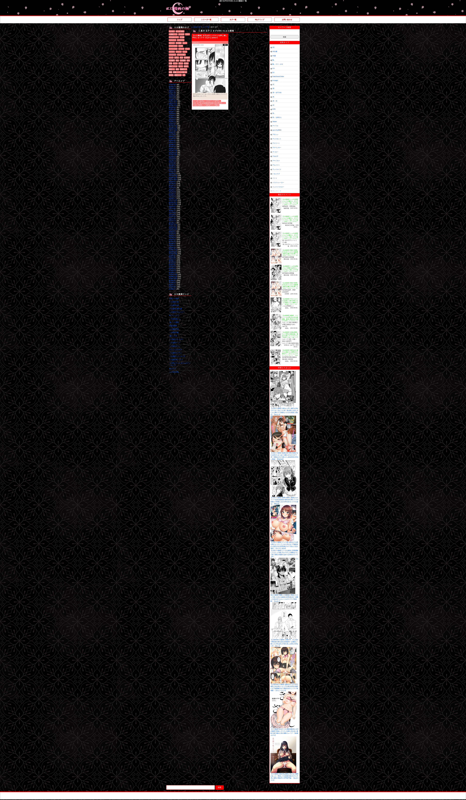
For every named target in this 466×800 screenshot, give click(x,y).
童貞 (177, 69)
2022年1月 (172, 198)
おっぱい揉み (180, 31)
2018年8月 (172, 283)
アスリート (276, 143)
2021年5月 (172, 215)
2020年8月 (172, 233)
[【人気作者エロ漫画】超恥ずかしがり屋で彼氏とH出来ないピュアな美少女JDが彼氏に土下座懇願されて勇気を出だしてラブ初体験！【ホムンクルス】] (283, 648)
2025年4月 (172, 118)
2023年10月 (173, 155)
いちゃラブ (276, 174)
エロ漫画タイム (174, 346)
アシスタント (276, 139)
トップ (179, 20)
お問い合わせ (287, 20)
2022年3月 (172, 194)
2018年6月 (172, 287)
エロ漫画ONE (174, 372)
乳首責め (172, 60)
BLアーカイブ (174, 315)
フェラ (185, 51)
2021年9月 (172, 206)
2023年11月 (173, 153)
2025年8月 (172, 109)
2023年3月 (172, 169)
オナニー (172, 43)
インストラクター (278, 187)
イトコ (274, 178)
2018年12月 (173, 274)
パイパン (178, 51)
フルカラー (172, 54)
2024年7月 (172, 136)
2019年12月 (173, 250)
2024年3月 (172, 144)
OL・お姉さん (277, 117)
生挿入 (186, 66)
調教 (170, 72)
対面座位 (212, 103)
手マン (181, 63)
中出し (177, 57)
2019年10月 (173, 254)
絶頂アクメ (211, 105)
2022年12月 (173, 175)
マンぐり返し (181, 54)
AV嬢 (274, 56)
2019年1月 (172, 272)
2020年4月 (172, 241)
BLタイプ (172, 368)
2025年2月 (172, 122)
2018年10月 (173, 278)
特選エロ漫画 (174, 298)
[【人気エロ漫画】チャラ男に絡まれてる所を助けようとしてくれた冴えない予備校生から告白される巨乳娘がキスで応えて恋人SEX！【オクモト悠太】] (283, 506)
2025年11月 (173, 103)
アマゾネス (276, 160)
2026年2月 (172, 97)
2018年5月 (172, 289)
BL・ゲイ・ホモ (277, 64)
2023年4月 (172, 167)
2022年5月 (172, 190)
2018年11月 (173, 276)
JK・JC (274, 101)
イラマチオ (180, 40)
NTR (273, 109)
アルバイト (276, 165)
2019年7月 (172, 260)
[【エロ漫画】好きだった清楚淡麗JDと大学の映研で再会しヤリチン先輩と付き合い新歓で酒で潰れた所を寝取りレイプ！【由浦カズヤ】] (283, 692)
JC (273, 84)
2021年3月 (172, 219)
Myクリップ (259, 20)
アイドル (275, 125)
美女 (217, 105)
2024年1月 (172, 149)
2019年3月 (172, 268)
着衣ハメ (172, 69)
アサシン (275, 134)
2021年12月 (173, 200)
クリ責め (178, 43)
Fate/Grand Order (278, 76)
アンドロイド (276, 169)
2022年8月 (172, 184)
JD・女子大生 (277, 92)
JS (273, 105)
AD (273, 47)
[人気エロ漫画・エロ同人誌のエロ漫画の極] (177, 3)
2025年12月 (173, 101)
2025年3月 (172, 120)
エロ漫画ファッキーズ (177, 356)
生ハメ (181, 66)
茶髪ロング (183, 69)
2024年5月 (172, 140)
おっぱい (172, 31)
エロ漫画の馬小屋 (175, 309)
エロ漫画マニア (174, 343)
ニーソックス (173, 49)
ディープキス (173, 46)
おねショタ (205, 101)
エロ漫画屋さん (174, 319)
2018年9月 (172, 281)
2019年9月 (172, 256)
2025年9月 (172, 107)
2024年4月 (172, 142)
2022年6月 (172, 188)
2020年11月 (173, 227)
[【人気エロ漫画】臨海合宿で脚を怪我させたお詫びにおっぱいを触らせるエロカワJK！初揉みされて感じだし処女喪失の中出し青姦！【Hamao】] (283, 416)
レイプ (171, 57)
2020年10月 (173, 229)
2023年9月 (172, 157)
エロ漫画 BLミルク (176, 360)
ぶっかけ (181, 34)
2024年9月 (172, 132)
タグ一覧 (233, 20)
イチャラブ (172, 40)
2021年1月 (172, 223)
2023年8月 (172, 159)
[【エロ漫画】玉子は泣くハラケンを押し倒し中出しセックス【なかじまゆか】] (210, 68)
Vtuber (274, 121)
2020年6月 (172, 237)
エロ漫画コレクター (176, 339)
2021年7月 (172, 210)
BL (273, 60)
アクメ (187, 34)
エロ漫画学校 (174, 329)
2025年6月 (172, 113)
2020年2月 (172, 245)
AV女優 (274, 51)
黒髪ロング (178, 75)
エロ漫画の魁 (174, 305)
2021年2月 (172, 221)
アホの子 (275, 156)
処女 (177, 60)
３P (184, 75)
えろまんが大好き (175, 349)
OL (273, 113)
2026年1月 (172, 99)
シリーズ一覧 (206, 20)
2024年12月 (173, 126)
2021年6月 (172, 212)
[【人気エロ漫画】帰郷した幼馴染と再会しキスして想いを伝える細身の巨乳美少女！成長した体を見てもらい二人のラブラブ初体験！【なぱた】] (282, 558)
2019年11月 (173, 252)
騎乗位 (171, 75)
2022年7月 (172, 186)
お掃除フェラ (173, 34)
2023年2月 (172, 171)
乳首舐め (187, 57)
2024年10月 (173, 130)
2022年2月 (172, 196)
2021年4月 (172, 217)
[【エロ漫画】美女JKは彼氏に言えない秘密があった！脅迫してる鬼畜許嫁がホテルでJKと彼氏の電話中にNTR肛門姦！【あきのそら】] (283, 737)
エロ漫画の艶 (174, 332)
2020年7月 (172, 235)
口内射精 (182, 60)
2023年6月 (172, 163)
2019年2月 (172, 270)
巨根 (170, 63)
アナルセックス (174, 37)
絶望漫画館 (173, 326)
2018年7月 (172, 285)
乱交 (181, 57)
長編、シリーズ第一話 (180, 72)
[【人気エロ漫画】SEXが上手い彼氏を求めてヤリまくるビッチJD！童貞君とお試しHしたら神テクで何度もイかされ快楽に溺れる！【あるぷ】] (283, 372)
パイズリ (172, 51)
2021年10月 (173, 204)
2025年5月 (172, 116)
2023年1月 (172, 173)
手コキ (175, 63)
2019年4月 (172, 266)
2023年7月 (172, 161)
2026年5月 (172, 91)
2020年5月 (172, 239)
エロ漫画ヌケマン (175, 353)
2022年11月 (173, 177)
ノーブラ (181, 49)
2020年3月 (172, 243)
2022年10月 (173, 179)
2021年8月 (172, 208)
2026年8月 (172, 85)
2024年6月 (172, 138)
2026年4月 (172, 93)
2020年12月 (173, 225)
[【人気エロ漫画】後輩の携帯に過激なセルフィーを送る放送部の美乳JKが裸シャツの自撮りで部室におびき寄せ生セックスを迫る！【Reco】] (283, 461)
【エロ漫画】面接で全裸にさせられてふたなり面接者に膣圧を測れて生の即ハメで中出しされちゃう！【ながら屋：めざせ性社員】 (290, 253)
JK (273, 97)
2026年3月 (172, 95)
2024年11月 (173, 128)
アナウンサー (276, 147)
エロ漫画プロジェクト (177, 312)
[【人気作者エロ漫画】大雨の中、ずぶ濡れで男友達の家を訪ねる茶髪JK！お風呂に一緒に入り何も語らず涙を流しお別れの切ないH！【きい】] (283, 603)
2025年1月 (172, 124)
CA (273, 68)
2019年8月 (172, 258)
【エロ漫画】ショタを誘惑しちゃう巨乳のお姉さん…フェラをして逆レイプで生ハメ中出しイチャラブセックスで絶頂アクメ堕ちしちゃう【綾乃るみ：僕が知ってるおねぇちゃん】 (290, 271)
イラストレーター (278, 182)
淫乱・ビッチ (173, 66)
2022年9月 (172, 182)
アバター (275, 152)
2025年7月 (172, 111)
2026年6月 (172, 89)
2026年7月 (172, 87)
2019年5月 (172, 264)
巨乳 (188, 60)
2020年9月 (172, 231)
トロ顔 (181, 46)
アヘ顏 (182, 37)
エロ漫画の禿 (174, 302)
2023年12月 (173, 151)
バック (187, 49)
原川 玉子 (196, 103)
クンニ (185, 43)
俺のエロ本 (173, 336)
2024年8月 (172, 134)
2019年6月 (172, 262)
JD (273, 88)
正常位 (186, 63)
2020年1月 (172, 248)
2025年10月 (173, 105)
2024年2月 (172, 146)
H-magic (275, 80)
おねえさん (196, 42)
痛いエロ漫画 (174, 322)
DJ (273, 72)
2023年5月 (172, 165)
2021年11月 (173, 202)
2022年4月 (172, 192)
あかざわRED (276, 130)
